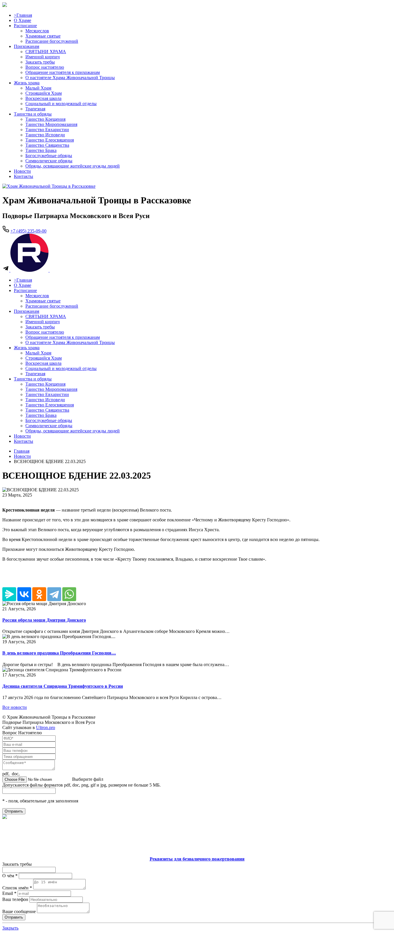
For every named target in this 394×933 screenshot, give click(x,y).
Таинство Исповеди (45, 134)
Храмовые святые (43, 36)
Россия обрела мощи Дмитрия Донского (44, 620)
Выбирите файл (87, 779)
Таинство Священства (47, 145)
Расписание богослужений (51, 41)
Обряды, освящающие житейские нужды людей (72, 165)
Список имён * (17, 887)
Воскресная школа (43, 98)
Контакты (23, 176)
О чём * (10, 875)
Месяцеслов (37, 30)
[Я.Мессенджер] (9, 594)
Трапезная (35, 108)
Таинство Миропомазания (51, 124)
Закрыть (10, 927)
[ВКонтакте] (24, 594)
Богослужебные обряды (48, 155)
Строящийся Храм (43, 93)
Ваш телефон (15, 899)
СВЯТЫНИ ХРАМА (45, 51)
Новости (22, 171)
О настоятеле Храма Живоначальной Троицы (70, 77)
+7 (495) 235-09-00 (28, 230)
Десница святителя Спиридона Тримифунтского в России (62, 686)
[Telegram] (54, 594)
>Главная (23, 15)
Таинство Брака (41, 150)
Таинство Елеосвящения (49, 139)
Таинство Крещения (45, 119)
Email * (9, 893)
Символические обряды (48, 160)
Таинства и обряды (33, 113)
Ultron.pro (45, 727)
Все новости (14, 707)
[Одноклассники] (39, 594)
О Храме (22, 20)
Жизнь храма (27, 82)
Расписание (25, 25)
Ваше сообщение (19, 911)
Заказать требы (40, 62)
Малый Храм (38, 88)
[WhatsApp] (69, 594)
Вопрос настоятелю (44, 67)
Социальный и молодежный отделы (61, 103)
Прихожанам (26, 46)
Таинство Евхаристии (47, 129)
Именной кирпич (42, 56)
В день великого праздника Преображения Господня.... (59, 653)
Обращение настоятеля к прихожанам (62, 72)
